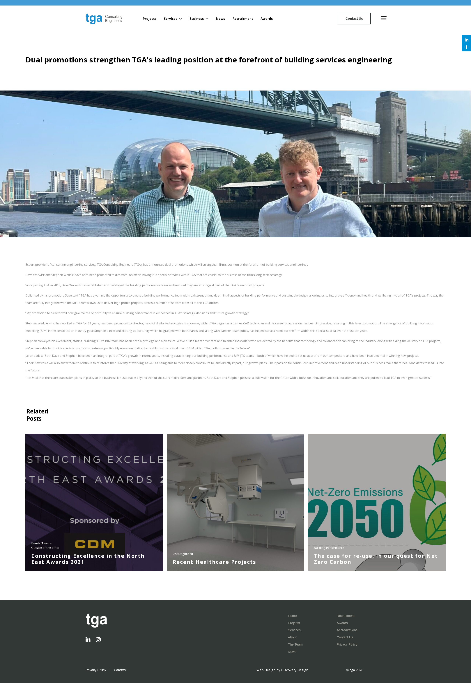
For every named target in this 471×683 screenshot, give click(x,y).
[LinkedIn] (466, 39)
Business (196, 18)
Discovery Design (294, 670)
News (220, 18)
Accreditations (347, 630)
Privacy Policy (347, 644)
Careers (120, 670)
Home (292, 616)
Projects (149, 18)
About (292, 637)
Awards (267, 18)
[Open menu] (384, 18)
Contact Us (354, 18)
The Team (295, 644)
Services (170, 18)
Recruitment (242, 18)
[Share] (466, 47)
